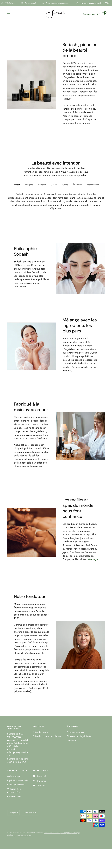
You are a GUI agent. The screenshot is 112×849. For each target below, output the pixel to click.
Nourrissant (93, 184)
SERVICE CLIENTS (17, 771)
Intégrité (29, 184)
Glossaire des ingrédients (79, 736)
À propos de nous (75, 732)
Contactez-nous (14, 796)
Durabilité (71, 740)
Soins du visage (40, 732)
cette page (92, 559)
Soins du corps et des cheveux (47, 736)
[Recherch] (98, 14)
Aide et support (14, 776)
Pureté (65, 184)
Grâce (54, 184)
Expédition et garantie (17, 780)
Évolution (77, 184)
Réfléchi (42, 184)
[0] (103, 14)
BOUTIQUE (38, 726)
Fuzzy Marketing (24, 835)
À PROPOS (72, 726)
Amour (16, 184)
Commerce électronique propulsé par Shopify (62, 832)
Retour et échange (15, 784)
